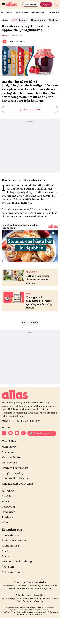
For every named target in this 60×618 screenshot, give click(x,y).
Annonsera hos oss (14, 540)
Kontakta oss (10, 535)
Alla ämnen (9, 452)
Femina (45, 585)
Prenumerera (30, 4)
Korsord (19, 20)
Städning (53, 20)
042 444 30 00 (40, 607)
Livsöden (7, 496)
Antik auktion (11, 572)
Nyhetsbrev (9, 446)
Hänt (18, 585)
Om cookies (9, 462)
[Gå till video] (53, 226)
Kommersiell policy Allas (17, 483)
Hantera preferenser (15, 467)
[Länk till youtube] (17, 433)
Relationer (38, 12)
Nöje (5, 522)
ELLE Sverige (8, 598)
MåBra (54, 585)
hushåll (6, 35)
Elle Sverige (8, 585)
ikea (24, 322)
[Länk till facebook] (4, 433)
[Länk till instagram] (10, 433)
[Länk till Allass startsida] (13, 4)
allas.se (47, 610)
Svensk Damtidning (31, 585)
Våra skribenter (12, 457)
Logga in (46, 4)
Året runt (8, 566)
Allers (5, 556)
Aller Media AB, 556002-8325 (28, 612)
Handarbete (9, 512)
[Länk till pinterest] (23, 433)
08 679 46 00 (37, 614)
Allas (5, 551)
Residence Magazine (41, 588)
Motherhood (23, 588)
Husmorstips (38, 20)
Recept (12, 588)
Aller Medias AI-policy (16, 478)
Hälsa (5, 501)
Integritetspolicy (13, 473)
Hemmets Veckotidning (17, 561)
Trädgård (22, 12)
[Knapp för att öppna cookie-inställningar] (55, 4)
